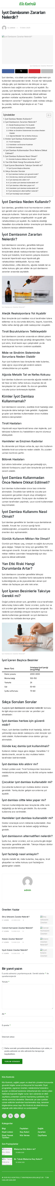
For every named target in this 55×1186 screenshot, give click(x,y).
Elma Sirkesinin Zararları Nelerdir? (16, 917)
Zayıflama (42, 1135)
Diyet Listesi (7, 1132)
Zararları (42, 1132)
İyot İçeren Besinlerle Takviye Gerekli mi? (24, 165)
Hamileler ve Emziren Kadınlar (21, 144)
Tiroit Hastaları (14, 142)
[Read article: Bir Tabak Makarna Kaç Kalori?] (7, 1161)
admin (12, 28)
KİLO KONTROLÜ (14, 1177)
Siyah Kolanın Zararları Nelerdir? (15, 950)
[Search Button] (52, 4)
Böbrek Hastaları (15, 147)
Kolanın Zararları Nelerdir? (12, 939)
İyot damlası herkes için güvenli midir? (24, 174)
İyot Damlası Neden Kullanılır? (18, 119)
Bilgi (4, 1128)
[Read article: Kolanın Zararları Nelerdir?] (46, 942)
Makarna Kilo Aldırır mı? (25, 1149)
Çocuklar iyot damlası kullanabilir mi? (23, 183)
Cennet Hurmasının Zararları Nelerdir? (17, 928)
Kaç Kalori (24, 1132)
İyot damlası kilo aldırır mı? (19, 180)
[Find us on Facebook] (4, 1116)
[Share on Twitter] (21, 71)
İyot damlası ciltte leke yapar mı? (22, 185)
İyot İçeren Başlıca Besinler (19, 168)
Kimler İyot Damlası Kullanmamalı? (20, 139)
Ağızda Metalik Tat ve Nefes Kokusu (23, 136)
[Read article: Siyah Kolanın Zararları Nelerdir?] (46, 953)
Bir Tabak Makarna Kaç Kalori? (28, 1159)
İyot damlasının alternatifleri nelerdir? (23, 191)
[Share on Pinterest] (34, 71)
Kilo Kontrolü (27, 4)
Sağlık (40, 1128)
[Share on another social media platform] (47, 71)
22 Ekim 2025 (15, 920)
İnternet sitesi (8, 1037)
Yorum (5, 982)
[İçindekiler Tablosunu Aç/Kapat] (47, 115)
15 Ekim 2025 (15, 931)
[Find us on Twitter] (10, 1116)
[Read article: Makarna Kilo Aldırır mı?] (7, 1151)
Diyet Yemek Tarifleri (7, 1136)
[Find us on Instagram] (16, 1116)
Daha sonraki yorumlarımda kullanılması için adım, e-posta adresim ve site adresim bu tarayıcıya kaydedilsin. (28, 1051)
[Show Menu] (3, 4)
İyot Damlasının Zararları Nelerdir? (21, 122)
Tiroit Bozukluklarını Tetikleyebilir (22, 128)
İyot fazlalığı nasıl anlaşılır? (19, 194)
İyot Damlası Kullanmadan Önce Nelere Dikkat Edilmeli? (26, 151)
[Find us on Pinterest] (22, 1116)
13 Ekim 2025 (25, 28)
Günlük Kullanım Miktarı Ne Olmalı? (22, 159)
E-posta (6, 1025)
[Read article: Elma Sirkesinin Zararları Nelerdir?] (46, 920)
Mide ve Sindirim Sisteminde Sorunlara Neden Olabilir (27, 131)
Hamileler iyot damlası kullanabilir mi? (23, 188)
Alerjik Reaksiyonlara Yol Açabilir (22, 125)
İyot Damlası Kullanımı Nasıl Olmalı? (21, 156)
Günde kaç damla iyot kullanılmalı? (22, 177)
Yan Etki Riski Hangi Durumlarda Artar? (22, 162)
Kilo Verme (25, 1135)
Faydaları (24, 1128)
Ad (4, 1014)
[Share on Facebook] (8, 71)
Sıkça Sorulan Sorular (15, 171)
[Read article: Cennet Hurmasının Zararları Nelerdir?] (46, 931)
